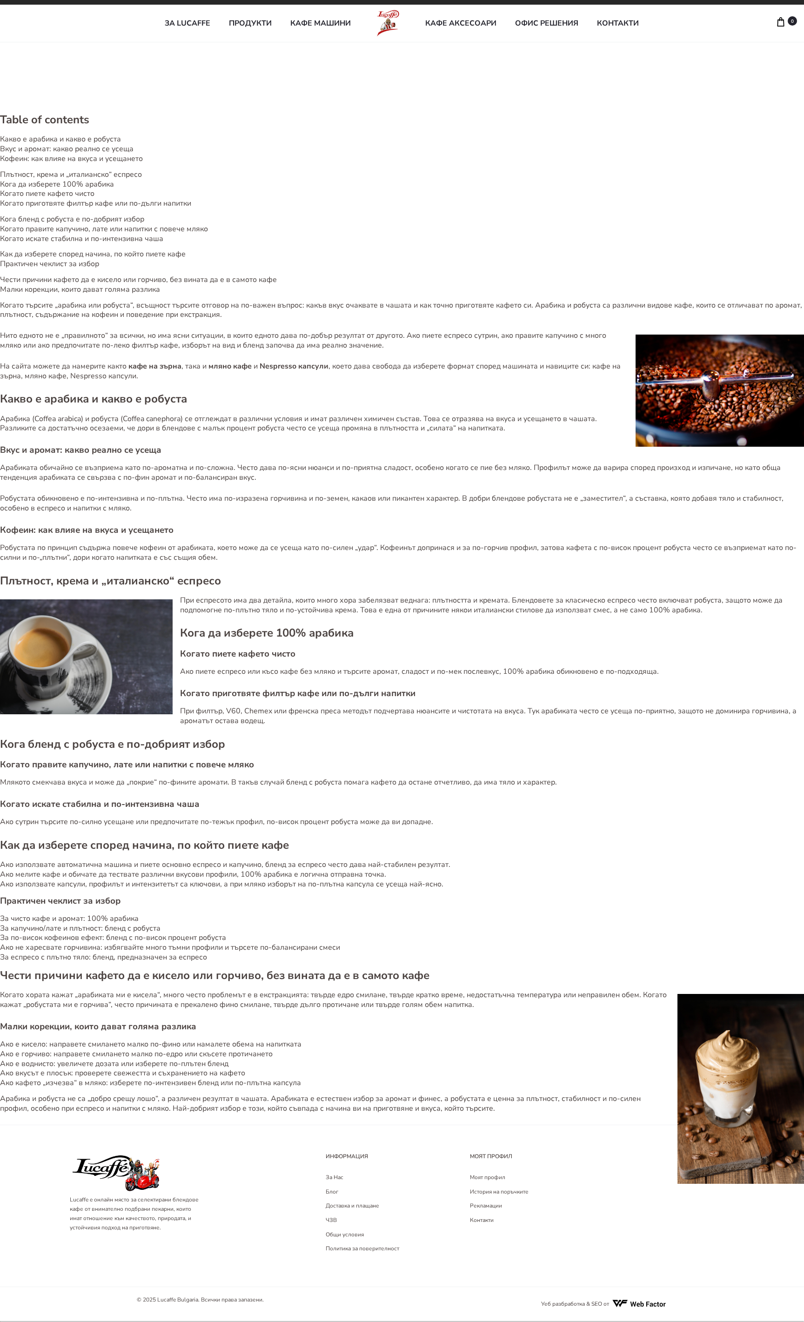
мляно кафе (46, 376)
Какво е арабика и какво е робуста (60, 139)
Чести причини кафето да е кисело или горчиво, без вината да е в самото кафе (138, 280)
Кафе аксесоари (460, 23)
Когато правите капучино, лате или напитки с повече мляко (104, 229)
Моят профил (487, 1177)
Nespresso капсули (103, 376)
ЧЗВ (331, 1220)
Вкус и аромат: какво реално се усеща (67, 149)
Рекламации (486, 1205)
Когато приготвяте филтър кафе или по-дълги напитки (95, 203)
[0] (736, 23)
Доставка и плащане (352, 1205)
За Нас (334, 1177)
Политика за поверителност (362, 1248)
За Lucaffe (187, 23)
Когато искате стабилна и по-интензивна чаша (81, 239)
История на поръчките (499, 1191)
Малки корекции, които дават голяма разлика (80, 289)
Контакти (618, 23)
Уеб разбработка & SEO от (575, 1304)
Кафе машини (320, 23)
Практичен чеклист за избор (49, 264)
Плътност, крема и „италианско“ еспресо (71, 174)
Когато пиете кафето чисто (47, 193)
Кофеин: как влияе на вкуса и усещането (71, 159)
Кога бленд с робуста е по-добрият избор (72, 219)
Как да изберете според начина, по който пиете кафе (93, 254)
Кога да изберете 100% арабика (57, 184)
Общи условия (345, 1234)
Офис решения (546, 23)
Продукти (250, 23)
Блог (332, 1191)
